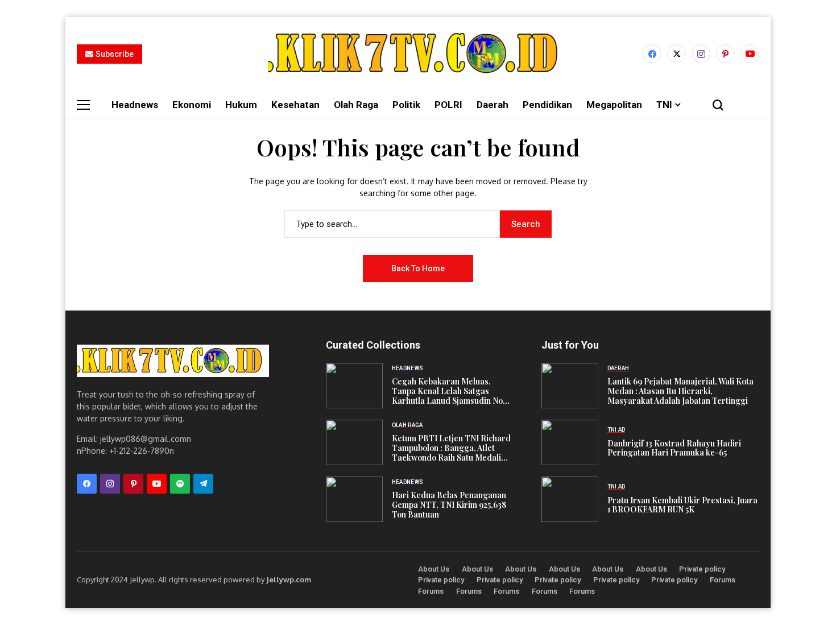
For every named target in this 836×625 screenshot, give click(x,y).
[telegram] (203, 484)
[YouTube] (749, 53)
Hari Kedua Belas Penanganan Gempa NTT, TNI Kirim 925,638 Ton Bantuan (449, 505)
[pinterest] (725, 53)
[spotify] (180, 484)
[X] (676, 53)
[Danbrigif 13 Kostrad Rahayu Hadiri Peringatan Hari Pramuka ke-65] (569, 442)
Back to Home (418, 268)
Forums (722, 580)
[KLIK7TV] (173, 361)
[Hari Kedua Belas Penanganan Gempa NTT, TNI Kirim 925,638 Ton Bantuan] (354, 499)
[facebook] (652, 53)
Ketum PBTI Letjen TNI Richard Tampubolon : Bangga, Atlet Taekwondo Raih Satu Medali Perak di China (451, 448)
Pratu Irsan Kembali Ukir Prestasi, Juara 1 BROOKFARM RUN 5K (682, 505)
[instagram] (701, 53)
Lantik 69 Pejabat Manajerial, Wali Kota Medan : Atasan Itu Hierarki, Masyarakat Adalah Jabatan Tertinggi (680, 391)
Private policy (702, 569)
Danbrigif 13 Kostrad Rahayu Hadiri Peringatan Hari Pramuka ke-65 (674, 448)
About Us (433, 569)
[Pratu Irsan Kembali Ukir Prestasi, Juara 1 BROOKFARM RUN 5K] (569, 499)
